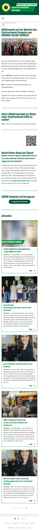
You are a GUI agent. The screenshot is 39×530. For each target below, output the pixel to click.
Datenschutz (15, 523)
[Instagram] (18, 518)
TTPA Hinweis (25, 523)
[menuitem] (7, 523)
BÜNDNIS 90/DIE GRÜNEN (27, 5)
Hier (3, 85)
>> (26, 508)
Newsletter (11, 528)
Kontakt (32, 523)
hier (24, 91)
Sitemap (24, 528)
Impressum (7, 523)
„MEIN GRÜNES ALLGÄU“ (12, 252)
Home (3, 25)
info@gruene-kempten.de (19, 181)
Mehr (30, 271)
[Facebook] (15, 518)
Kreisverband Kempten (9, 23)
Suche (29, 528)
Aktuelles (9, 75)
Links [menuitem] (22, 519)
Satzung (18, 528)
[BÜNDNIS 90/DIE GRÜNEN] (6, 7)
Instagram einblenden (20, 201)
